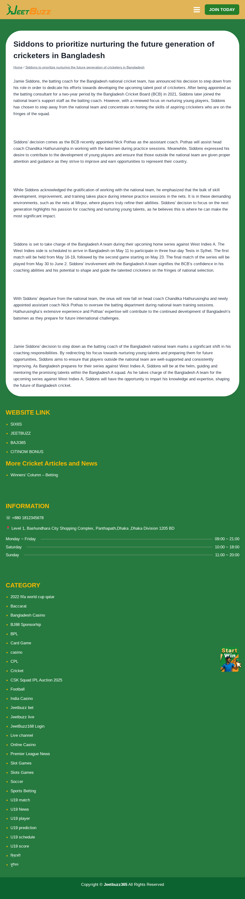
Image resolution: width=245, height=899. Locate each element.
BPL (14, 634)
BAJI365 (18, 442)
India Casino (22, 698)
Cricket (17, 671)
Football (18, 689)
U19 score (20, 846)
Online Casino (23, 744)
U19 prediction (23, 828)
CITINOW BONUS (27, 452)
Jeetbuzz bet (22, 707)
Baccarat (19, 606)
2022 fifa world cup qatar (33, 597)
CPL (14, 661)
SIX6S (16, 424)
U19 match (20, 800)
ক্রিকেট (16, 855)
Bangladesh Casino (28, 615)
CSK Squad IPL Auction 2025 (36, 680)
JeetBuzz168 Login (28, 726)
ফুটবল (14, 864)
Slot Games (21, 763)
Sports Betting (23, 791)
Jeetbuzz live (22, 717)
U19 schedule (23, 837)
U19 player (20, 818)
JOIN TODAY (222, 9)
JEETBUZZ (21, 433)
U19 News (20, 809)
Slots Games (22, 772)
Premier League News (30, 754)
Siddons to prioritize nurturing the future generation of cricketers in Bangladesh (85, 67)
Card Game (21, 643)
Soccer (17, 781)
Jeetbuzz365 (115, 884)
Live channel (22, 735)
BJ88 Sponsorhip (26, 624)
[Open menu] (196, 10)
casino (16, 652)
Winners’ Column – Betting (34, 475)
